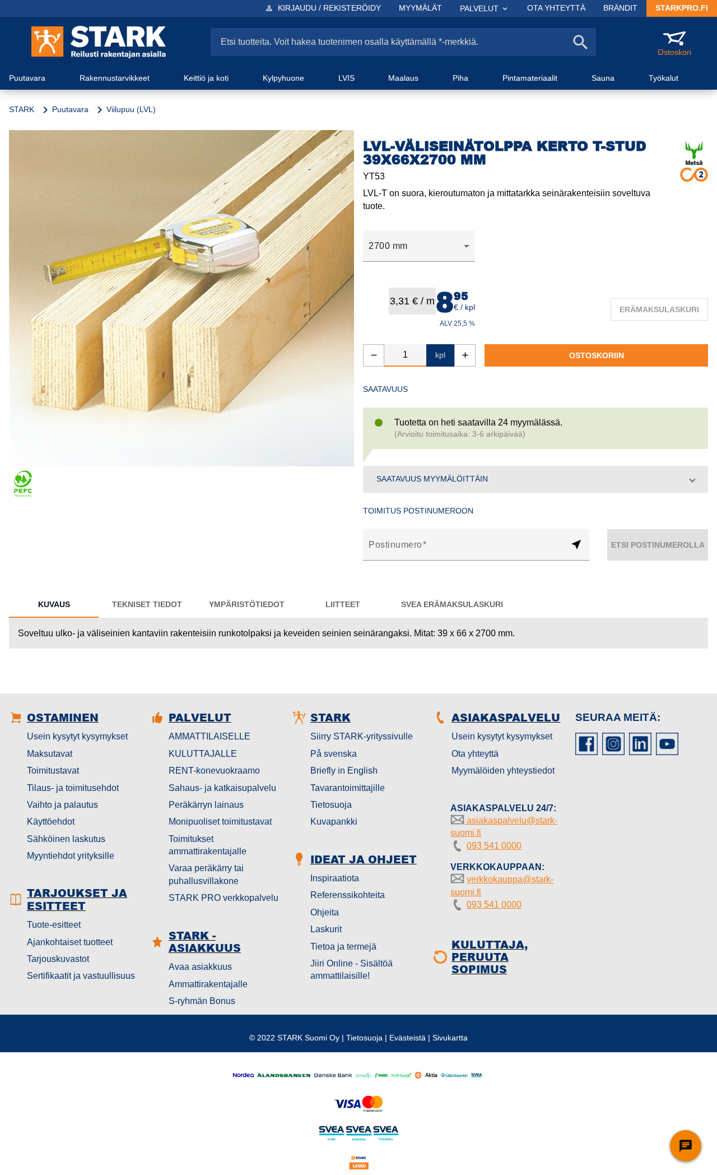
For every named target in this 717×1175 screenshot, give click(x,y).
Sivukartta (450, 1037)
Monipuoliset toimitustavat (220, 821)
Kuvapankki (333, 821)
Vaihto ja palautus (62, 804)
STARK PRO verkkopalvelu (223, 898)
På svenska (333, 753)
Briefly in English (344, 770)
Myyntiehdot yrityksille (70, 856)
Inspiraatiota (334, 878)
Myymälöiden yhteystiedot (503, 770)
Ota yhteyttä (475, 753)
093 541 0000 (494, 845)
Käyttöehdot (51, 821)
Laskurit (326, 929)
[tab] (54, 604)
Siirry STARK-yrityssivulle (361, 736)
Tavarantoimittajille (347, 788)
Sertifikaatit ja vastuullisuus (81, 975)
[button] (535, 479)
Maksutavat (49, 753)
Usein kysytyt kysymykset (77, 736)
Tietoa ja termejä (343, 946)
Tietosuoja (331, 804)
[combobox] (419, 246)
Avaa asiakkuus (200, 967)
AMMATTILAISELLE (209, 736)
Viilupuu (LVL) (131, 109)
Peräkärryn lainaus (206, 804)
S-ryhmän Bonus (202, 1001)
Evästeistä (407, 1037)
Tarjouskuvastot (58, 959)
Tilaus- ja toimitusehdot (73, 788)
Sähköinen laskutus (66, 839)
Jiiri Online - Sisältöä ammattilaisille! (351, 969)
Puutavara (70, 109)
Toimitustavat (53, 770)
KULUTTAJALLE (203, 753)
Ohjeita (324, 912)
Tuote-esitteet (54, 924)
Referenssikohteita (347, 895)
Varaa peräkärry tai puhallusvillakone (206, 874)
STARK (21, 109)
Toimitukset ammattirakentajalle (207, 845)
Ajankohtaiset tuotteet (70, 942)
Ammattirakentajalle (208, 984)
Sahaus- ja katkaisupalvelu (222, 788)
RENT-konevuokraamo (214, 770)
